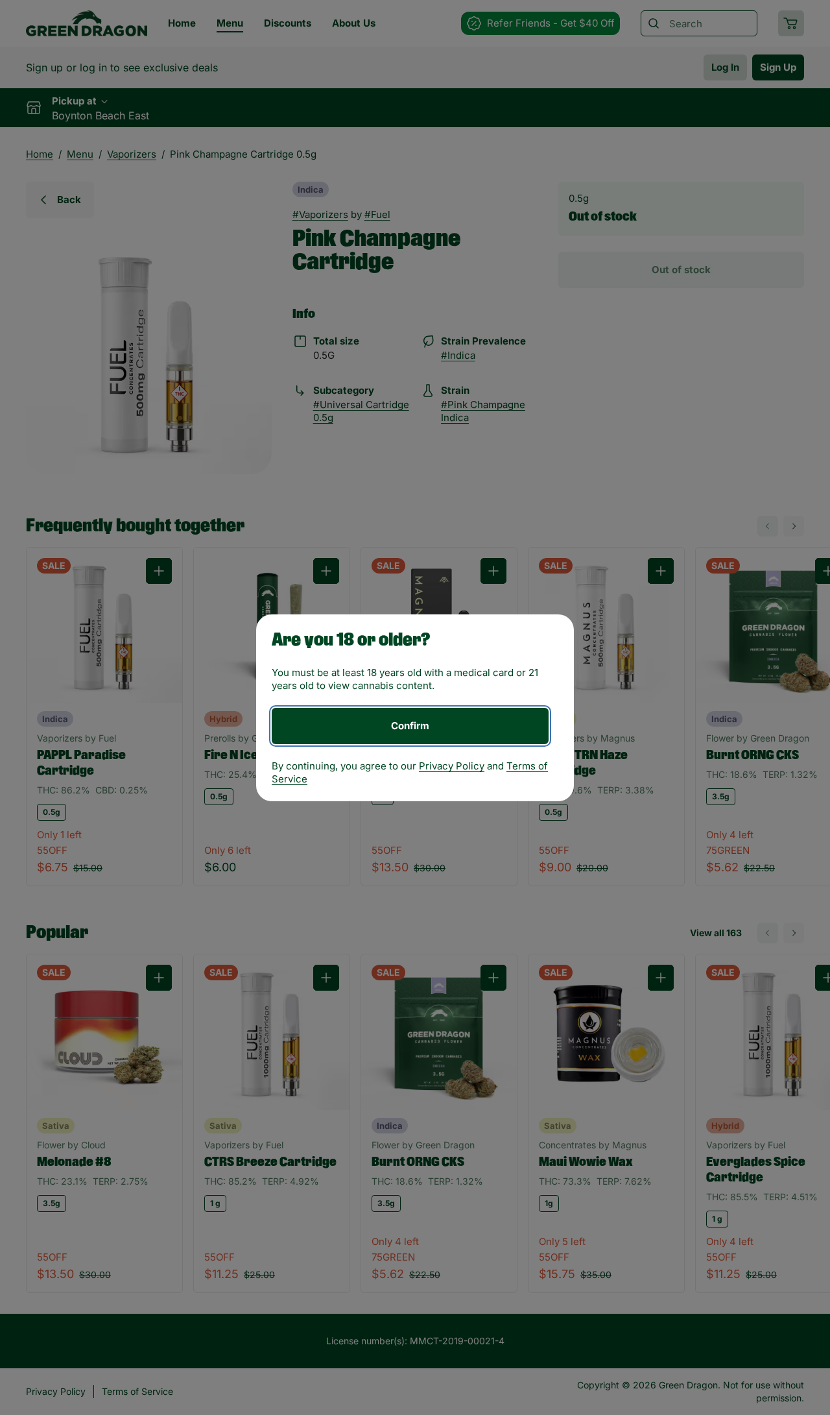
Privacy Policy (451, 766)
